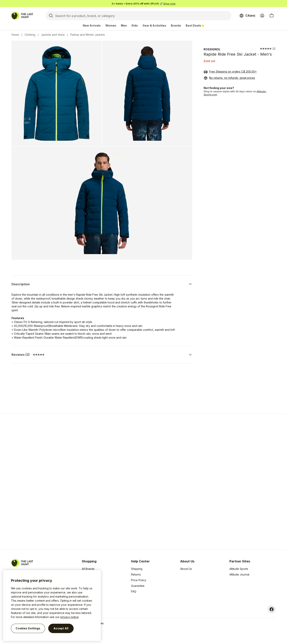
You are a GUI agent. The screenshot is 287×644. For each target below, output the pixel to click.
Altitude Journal (239, 574)
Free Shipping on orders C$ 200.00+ (233, 71)
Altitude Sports (238, 568)
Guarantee (137, 585)
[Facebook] (271, 609)
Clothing (30, 34)
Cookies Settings (28, 628)
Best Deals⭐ (195, 25)
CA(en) (250, 15)
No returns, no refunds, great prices (232, 78)
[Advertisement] (81, 481)
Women (110, 25)
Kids (135, 25)
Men (124, 25)
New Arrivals (92, 25)
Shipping (136, 568)
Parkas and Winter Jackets (87, 34)
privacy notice (69, 617)
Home (15, 34)
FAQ (133, 591)
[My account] (262, 16)
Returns (136, 574)
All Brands (88, 568)
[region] (52, 605)
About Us (186, 568)
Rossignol (212, 49)
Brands (176, 25)
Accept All (60, 628)
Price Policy (138, 580)
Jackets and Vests (53, 34)
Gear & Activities (154, 25)
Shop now (169, 3)
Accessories (90, 580)
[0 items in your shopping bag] (271, 16)
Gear (85, 591)
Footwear (88, 585)
